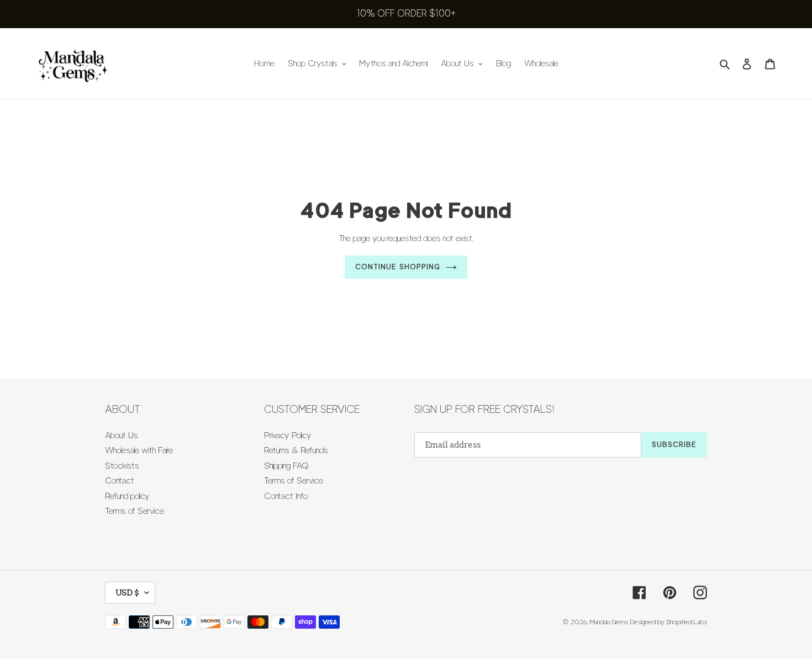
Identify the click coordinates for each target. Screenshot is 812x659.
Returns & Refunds (296, 450)
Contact (119, 481)
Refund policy (127, 496)
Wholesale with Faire (139, 450)
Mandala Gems (609, 622)
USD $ (127, 593)
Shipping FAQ (286, 466)
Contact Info (286, 496)
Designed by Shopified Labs (668, 622)
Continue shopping (397, 266)
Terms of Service (134, 511)
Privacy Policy (288, 435)
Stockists (122, 466)
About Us (121, 435)
